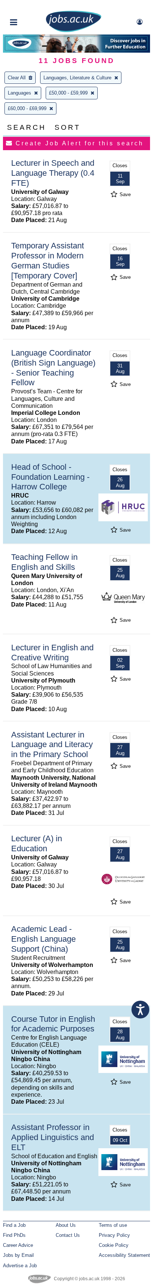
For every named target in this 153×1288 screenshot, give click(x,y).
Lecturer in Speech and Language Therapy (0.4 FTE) (52, 173)
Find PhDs (14, 1235)
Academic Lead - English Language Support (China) (43, 939)
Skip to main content (29, 6)
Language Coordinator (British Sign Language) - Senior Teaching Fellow (53, 367)
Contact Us (68, 1235)
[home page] (73, 30)
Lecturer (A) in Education (36, 843)
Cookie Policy (113, 1245)
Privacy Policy (114, 1235)
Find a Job (14, 1225)
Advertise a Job (20, 1265)
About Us (66, 1225)
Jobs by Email (18, 1255)
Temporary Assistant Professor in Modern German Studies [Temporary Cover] (47, 260)
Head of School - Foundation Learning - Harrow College (50, 477)
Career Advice (18, 1245)
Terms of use (113, 1225)
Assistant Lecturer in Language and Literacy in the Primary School (52, 744)
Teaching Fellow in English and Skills (44, 562)
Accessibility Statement (124, 1255)
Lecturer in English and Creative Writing (52, 652)
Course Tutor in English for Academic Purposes (53, 1024)
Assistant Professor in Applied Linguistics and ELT (52, 1137)
